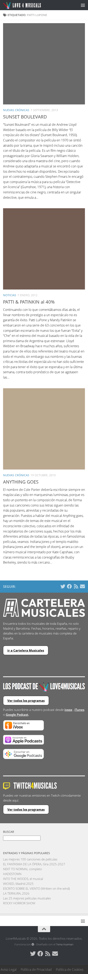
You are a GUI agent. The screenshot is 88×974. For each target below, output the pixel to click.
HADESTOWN (12, 874)
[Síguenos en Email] (82, 586)
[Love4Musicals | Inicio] (28, 5)
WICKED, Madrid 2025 (18, 884)
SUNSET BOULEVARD (25, 117)
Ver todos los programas (26, 701)
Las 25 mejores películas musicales (27, 898)
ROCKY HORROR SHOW (19, 903)
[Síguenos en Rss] (75, 586)
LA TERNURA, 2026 (16, 893)
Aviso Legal (9, 969)
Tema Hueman (64, 944)
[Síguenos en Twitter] (62, 586)
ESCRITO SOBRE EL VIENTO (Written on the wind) (36, 888)
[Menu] (83, 5)
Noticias (9, 295)
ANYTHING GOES (20, 482)
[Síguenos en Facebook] (69, 586)
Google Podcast (17, 715)
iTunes (79, 710)
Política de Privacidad (36, 969)
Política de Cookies (69, 969)
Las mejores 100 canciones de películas (30, 859)
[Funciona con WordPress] (33, 944)
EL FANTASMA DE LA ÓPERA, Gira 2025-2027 (34, 864)
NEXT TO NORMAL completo (22, 869)
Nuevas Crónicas (16, 110)
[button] (44, 63)
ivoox (68, 710)
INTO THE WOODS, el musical (23, 879)
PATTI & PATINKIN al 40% (29, 302)
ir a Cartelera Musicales (25, 650)
